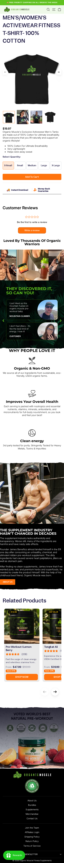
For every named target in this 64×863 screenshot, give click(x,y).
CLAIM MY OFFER (32, 482)
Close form (32, 498)
